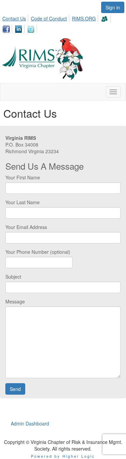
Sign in (113, 7)
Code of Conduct (49, 18)
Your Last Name (22, 202)
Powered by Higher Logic (63, 456)
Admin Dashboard (30, 423)
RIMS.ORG (84, 18)
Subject (13, 276)
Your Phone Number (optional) (37, 251)
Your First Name (22, 177)
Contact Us (14, 18)
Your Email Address (26, 227)
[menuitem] (16, 17)
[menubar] (63, 23)
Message (15, 301)
